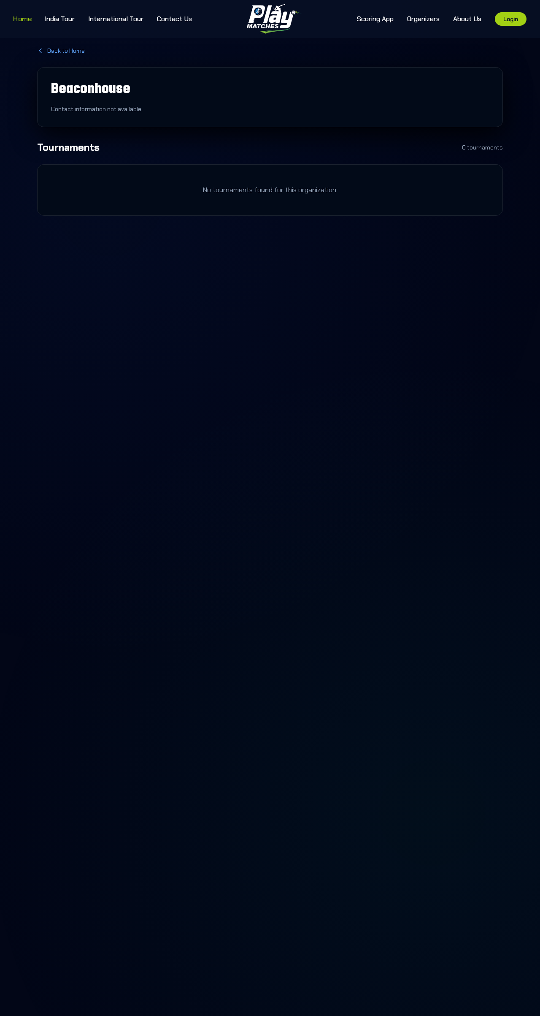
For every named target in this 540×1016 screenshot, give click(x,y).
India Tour (60, 18)
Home (22, 18)
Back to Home (66, 50)
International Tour (115, 18)
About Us (467, 18)
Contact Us (174, 18)
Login (510, 19)
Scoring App (375, 18)
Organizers (423, 18)
